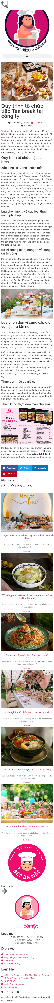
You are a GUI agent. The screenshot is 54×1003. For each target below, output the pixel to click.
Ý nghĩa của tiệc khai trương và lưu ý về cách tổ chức (27, 536)
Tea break (6, 131)
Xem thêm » (27, 551)
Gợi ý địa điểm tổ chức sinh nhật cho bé (27, 826)
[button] (27, 56)
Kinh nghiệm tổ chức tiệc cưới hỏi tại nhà (27, 712)
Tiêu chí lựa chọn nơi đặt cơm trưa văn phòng (27, 769)
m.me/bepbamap (42, 457)
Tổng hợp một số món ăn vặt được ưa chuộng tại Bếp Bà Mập (27, 596)
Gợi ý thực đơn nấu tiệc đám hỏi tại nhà (27, 655)
